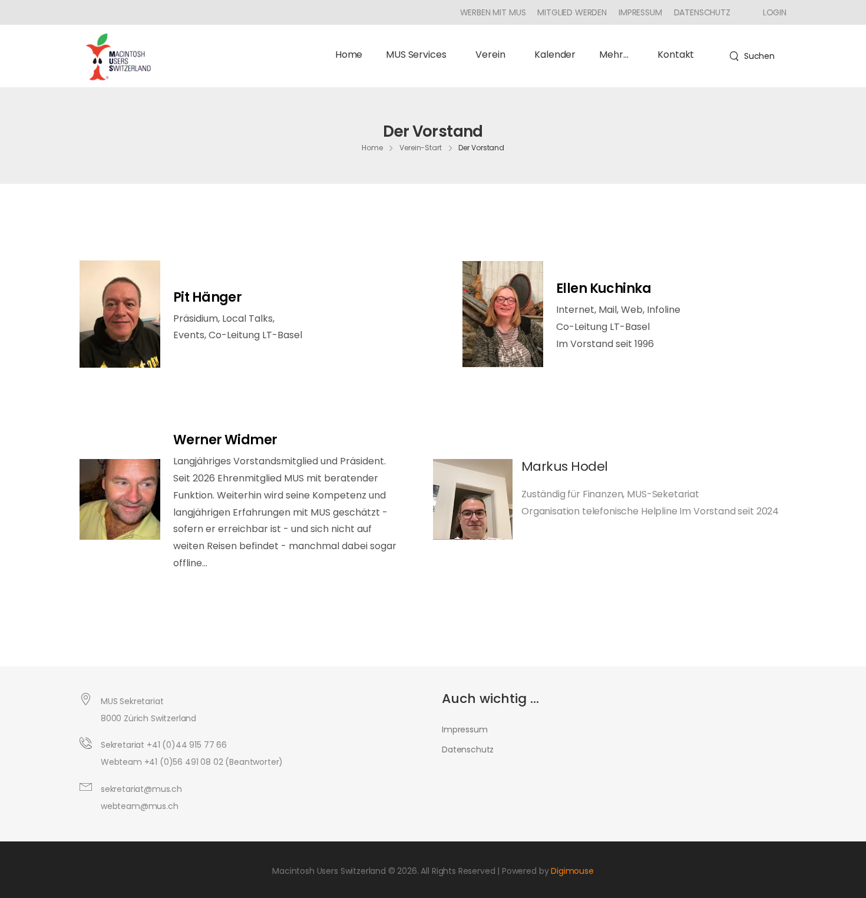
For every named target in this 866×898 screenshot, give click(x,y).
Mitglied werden (572, 12)
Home (348, 54)
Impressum (640, 12)
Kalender (555, 54)
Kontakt (675, 54)
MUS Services (416, 54)
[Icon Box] (770, 12)
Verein (490, 54)
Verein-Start (420, 147)
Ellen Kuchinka (603, 288)
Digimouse (572, 871)
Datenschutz (702, 12)
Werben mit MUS (493, 12)
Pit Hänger (207, 297)
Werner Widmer (225, 440)
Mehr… (613, 54)
